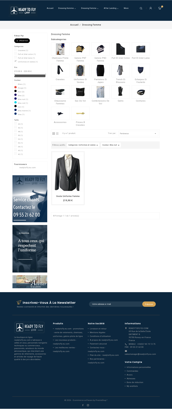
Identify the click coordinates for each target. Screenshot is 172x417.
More (126, 8)
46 (20, 128)
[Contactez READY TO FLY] (29, 199)
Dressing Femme (90, 8)
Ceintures (141, 101)
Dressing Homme (67, 8)
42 (20, 154)
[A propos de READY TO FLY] (29, 249)
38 (20, 147)
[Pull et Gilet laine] (141, 49)
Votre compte (133, 362)
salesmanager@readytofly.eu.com (140, 354)
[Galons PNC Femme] (100, 49)
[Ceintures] (141, 92)
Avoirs (130, 375)
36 (20, 143)
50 (20, 135)
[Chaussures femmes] (60, 92)
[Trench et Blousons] (121, 70)
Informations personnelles (139, 367)
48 (20, 132)
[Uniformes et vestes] (80, 70)
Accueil (50, 8)
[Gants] (121, 92)
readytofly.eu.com (27, 168)
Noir (21, 92)
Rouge (22, 88)
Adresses (131, 379)
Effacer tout (22, 41)
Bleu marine (24, 111)
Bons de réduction (135, 382)
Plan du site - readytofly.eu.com (104, 355)
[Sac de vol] (80, 92)
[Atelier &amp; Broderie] (29, 282)
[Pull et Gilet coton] (121, 49)
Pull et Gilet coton (27, 54)
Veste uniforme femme (68, 196)
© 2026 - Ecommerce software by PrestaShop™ (86, 400)
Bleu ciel (23, 103)
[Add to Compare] (70, 190)
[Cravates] (60, 70)
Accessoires (60, 122)
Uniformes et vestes (28, 62)
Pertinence (138, 133)
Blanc (22, 84)
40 (20, 150)
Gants (121, 101)
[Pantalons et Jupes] (100, 70)
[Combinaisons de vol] (100, 92)
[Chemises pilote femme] (60, 49)
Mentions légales (97, 332)
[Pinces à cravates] (80, 113)
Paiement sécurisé (98, 344)
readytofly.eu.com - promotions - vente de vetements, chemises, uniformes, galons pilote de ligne (68, 332)
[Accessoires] (60, 113)
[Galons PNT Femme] (80, 49)
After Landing (111, 8)
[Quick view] (75, 190)
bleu (21, 114)
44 (20, 124)
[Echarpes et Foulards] (141, 70)
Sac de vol (80, 101)
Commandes (132, 371)
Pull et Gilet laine (26, 58)
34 (20, 139)
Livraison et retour (98, 329)
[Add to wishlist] (65, 190)
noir (21, 107)
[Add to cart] (61, 190)
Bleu (21, 96)
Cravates (23, 50)
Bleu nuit (23, 99)
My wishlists (132, 386)
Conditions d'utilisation (100, 336)
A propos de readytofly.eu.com (104, 340)
